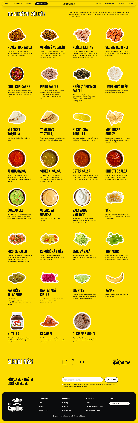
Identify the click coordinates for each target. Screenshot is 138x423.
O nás (88, 403)
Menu (41, 403)
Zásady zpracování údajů (94, 406)
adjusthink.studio (66, 416)
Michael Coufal (80, 416)
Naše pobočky (44, 410)
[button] (119, 403)
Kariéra (65, 406)
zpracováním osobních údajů (79, 386)
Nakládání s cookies (93, 410)
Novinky (65, 403)
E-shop (41, 406)
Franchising (66, 410)
